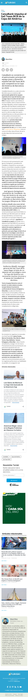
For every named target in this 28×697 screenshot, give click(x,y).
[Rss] (15, 687)
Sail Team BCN (6, 459)
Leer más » (4, 560)
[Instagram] (10, 687)
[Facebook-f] (7, 687)
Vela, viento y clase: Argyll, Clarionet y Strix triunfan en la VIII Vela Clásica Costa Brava (13, 604)
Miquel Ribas (9, 59)
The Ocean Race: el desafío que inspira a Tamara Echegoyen (11, 579)
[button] (26, 2)
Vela (2, 10)
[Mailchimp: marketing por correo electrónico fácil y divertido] (14, 486)
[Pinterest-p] (13, 687)
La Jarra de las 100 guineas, (12, 129)
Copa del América (15, 456)
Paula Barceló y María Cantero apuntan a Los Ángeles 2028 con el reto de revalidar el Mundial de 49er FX (13, 554)
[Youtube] (21, 687)
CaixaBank (5, 456)
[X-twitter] (18, 687)
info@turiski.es (17, 681)
